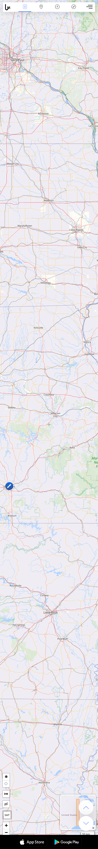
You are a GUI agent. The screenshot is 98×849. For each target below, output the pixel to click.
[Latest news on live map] (10, 7)
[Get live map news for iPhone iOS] (32, 842)
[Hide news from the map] (6, 804)
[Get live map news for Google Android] (67, 842)
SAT (7, 815)
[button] (9, 486)
